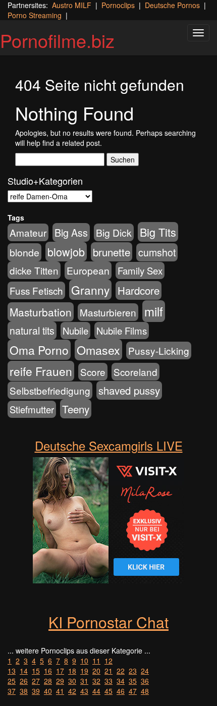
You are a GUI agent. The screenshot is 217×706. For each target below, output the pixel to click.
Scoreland (135, 371)
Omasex (98, 349)
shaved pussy (129, 390)
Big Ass (71, 232)
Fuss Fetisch (36, 290)
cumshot (157, 252)
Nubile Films (121, 330)
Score (92, 371)
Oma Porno (39, 350)
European (88, 270)
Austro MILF (71, 5)
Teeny (75, 408)
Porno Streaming (35, 15)
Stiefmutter (32, 409)
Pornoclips (118, 5)
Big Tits (158, 232)
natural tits (32, 330)
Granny (90, 290)
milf (153, 311)
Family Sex (140, 270)
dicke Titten (34, 270)
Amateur (28, 232)
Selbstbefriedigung (50, 390)
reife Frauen (41, 371)
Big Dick (114, 232)
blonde (24, 252)
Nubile (75, 330)
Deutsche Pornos (172, 5)
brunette (111, 251)
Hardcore (138, 290)
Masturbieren (108, 312)
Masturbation (41, 311)
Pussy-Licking (158, 350)
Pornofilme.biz (57, 40)
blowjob (66, 251)
